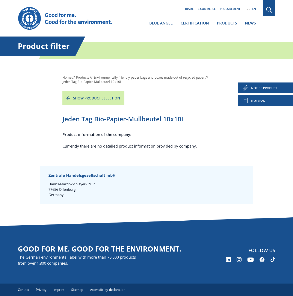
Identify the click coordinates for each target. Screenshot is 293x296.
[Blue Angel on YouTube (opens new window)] (250, 259)
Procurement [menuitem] (230, 9)
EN (254, 9)
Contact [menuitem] (23, 289)
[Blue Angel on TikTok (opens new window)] (272, 259)
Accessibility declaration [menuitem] (107, 289)
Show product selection (96, 98)
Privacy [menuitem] (41, 289)
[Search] (269, 10)
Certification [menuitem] (195, 23)
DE (248, 9)
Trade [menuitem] (189, 9)
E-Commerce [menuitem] (207, 9)
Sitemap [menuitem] (77, 289)
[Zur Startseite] (69, 18)
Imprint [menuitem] (58, 289)
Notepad (258, 101)
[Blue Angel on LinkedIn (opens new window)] (228, 259)
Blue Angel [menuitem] (161, 23)
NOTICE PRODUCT (264, 88)
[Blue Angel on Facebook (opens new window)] (262, 259)
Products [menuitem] (227, 23)
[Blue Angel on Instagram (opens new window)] (239, 259)
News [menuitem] (250, 23)
